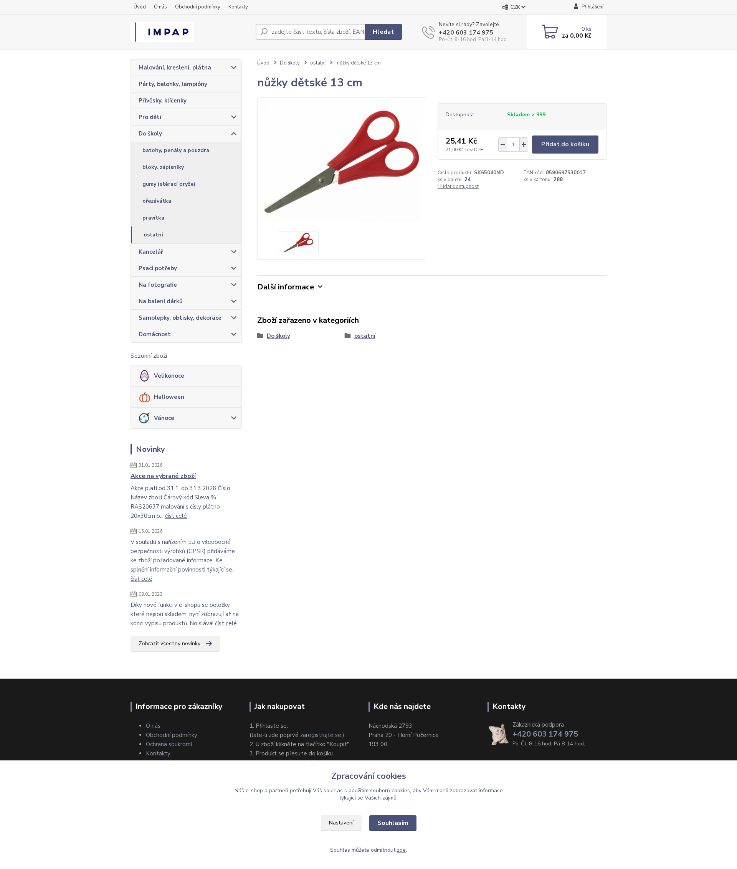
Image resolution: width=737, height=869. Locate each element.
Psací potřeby (158, 268)
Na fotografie (158, 285)
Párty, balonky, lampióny (173, 84)
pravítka (153, 217)
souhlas (333, 790)
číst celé (176, 516)
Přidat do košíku (565, 144)
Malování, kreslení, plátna (175, 67)
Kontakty (238, 6)
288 (558, 179)
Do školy (150, 133)
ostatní (153, 234)
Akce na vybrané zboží (163, 476)
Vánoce (164, 418)
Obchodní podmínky (197, 6)
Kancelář (151, 252)
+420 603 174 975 (466, 32)
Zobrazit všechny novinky (169, 643)
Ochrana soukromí (169, 744)
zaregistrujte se (320, 735)
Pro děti (150, 117)
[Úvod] (190, 32)
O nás (160, 6)
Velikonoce (169, 376)
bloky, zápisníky (163, 167)
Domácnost (155, 334)
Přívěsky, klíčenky (163, 100)
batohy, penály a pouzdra (175, 150)
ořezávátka (156, 201)
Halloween (169, 397)
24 (467, 179)
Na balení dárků (161, 301)
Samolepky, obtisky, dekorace (180, 318)
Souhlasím (392, 823)
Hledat (383, 32)
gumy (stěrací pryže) (168, 184)
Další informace (285, 287)
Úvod (140, 6)
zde (401, 850)
